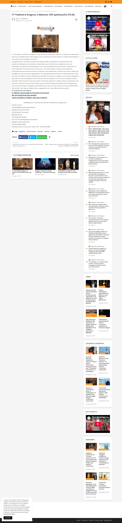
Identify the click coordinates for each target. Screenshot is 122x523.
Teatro (22, 11)
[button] (111, 6)
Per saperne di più (9, 514)
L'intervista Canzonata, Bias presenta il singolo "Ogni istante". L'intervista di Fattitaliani (104, 393)
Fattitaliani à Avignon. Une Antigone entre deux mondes (67, 171)
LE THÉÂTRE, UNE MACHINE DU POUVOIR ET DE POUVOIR (30, 93)
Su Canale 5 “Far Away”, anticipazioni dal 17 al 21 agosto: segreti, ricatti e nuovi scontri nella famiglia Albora (99, 220)
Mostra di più (74, 155)
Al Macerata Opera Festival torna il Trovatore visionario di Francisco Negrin (104, 324)
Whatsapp (43, 137)
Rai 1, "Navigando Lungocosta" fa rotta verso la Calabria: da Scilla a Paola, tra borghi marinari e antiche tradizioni (99, 146)
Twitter (34, 137)
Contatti (20, 2)
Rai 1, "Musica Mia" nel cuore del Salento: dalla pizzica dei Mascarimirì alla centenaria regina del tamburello (99, 132)
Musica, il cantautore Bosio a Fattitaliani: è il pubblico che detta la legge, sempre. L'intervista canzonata (91, 394)
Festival (40, 131)
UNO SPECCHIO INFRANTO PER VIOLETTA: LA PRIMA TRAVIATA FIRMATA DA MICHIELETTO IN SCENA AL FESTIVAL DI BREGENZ (91, 326)
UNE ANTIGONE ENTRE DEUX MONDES (24, 95)
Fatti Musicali (68, 6)
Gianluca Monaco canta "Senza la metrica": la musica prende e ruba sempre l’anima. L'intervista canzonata (104, 363)
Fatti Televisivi (88, 6)
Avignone (22, 131)
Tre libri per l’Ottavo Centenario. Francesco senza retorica (104, 486)
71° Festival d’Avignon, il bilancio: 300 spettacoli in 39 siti (21, 172)
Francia (46, 131)
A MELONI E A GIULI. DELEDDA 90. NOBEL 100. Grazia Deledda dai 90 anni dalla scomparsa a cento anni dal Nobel (99, 193)
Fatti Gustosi (58, 6)
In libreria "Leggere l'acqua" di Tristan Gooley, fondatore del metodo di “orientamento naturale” (104, 458)
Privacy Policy (29, 2)
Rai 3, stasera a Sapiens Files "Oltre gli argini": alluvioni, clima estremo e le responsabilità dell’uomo (99, 207)
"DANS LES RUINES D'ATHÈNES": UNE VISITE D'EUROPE (29, 98)
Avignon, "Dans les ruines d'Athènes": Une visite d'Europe (45, 171)
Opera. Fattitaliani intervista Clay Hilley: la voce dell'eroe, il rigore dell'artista (103, 295)
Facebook (24, 137)
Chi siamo (13, 2)
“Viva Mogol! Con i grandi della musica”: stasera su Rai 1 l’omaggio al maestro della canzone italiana (98, 264)
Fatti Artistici (22, 6)
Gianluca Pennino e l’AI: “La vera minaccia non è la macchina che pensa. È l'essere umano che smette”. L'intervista (91, 459)
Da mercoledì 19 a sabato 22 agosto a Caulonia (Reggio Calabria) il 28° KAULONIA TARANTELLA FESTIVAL (97, 251)
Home (15, 6)
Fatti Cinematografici (35, 6)
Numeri (53, 131)
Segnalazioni (38, 2)
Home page (15, 11)
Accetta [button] (7, 518)
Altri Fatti (98, 6)
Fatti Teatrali (78, 6)
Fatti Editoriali (48, 6)
